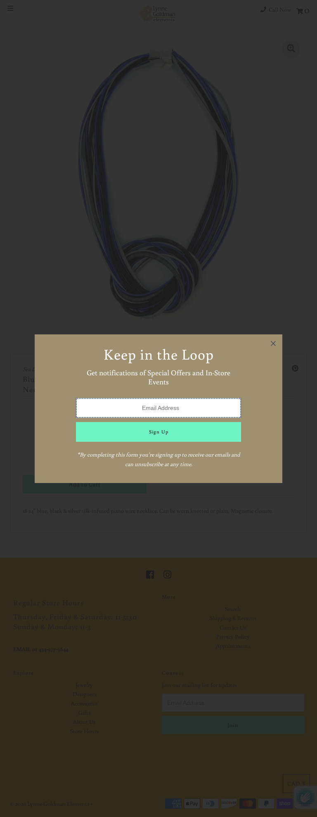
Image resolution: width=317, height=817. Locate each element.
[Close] (273, 343)
